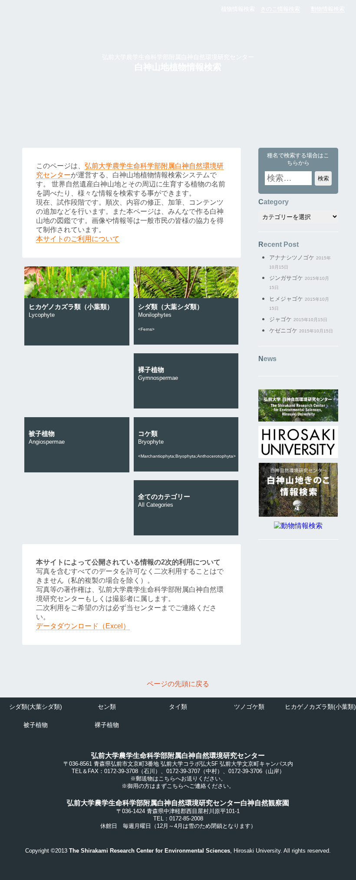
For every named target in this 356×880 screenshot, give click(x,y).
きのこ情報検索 (280, 9)
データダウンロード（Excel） (83, 626)
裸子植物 (107, 724)
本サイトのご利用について (77, 238)
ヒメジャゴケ (286, 299)
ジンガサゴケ (286, 278)
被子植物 (35, 724)
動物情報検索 (328, 9)
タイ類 (178, 706)
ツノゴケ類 (249, 706)
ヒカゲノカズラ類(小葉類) (320, 706)
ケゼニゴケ (283, 330)
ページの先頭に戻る (178, 683)
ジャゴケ (280, 319)
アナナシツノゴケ (291, 257)
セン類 (107, 706)
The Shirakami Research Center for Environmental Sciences (149, 850)
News (267, 358)
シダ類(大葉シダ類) (35, 706)
